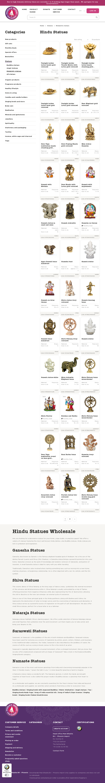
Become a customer (13, 755)
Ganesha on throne (89, 223)
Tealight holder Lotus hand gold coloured (48, 105)
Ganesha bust (67, 261)
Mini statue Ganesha (86, 145)
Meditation (9, 110)
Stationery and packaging (15, 127)
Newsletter (9, 751)
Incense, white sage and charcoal (18, 136)
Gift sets (8, 43)
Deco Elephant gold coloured (90, 104)
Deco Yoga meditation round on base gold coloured (48, 456)
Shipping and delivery (14, 748)
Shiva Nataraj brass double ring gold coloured (90, 496)
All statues (11, 74)
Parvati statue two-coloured (69, 496)
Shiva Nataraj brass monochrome (90, 378)
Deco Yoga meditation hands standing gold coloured (48, 146)
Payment (8, 744)
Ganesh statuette (68, 223)
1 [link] (65, 519)
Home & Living (11, 93)
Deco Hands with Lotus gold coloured (69, 185)
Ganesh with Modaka (46, 185)
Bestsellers (9, 56)
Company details (12, 727)
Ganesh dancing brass (88, 301)
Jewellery (9, 119)
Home (42, 25)
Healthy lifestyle (11, 88)
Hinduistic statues (14, 71)
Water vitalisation (66, 690)
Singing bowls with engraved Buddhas (42, 690)
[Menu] (10, 765)
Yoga (7, 141)
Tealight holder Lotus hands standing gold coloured (88, 65)
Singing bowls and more (15, 101)
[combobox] (63, 17)
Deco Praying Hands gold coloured (69, 145)
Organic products (12, 80)
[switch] (7, 775)
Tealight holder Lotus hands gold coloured (48, 65)
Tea (89, 690)
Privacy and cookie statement (12, 736)
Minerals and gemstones (15, 114)
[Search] (96, 17)
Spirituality (9, 123)
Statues (8, 61)
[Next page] (75, 519)
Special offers (11, 52)
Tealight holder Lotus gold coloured (69, 104)
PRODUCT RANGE (34, 11)
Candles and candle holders (16, 97)
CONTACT (72, 9)
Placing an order (12, 740)
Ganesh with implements (87, 185)
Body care (9, 106)
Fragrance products (13, 84)
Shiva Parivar (46, 416)
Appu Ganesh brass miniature (49, 262)
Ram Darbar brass (68, 454)
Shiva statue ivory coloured (68, 301)
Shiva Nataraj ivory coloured (69, 339)
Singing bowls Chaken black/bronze (33, 695)
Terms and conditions (14, 730)
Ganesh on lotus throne (48, 301)
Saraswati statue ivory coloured (48, 496)
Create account (61, 728)
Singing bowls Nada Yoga (23, 692)
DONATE (46, 9)
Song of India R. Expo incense (70, 692)
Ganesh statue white (49, 377)
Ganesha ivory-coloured (88, 455)
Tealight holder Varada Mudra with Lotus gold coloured (69, 65)
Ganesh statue (88, 261)
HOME (24, 9)
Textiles (8, 132)
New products (10, 39)
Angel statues (12, 68)
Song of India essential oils (45, 692)
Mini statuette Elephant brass (67, 378)
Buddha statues (13, 65)
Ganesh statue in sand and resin (48, 224)
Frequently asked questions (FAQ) (16, 760)
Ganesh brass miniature (46, 339)
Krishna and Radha (69, 416)
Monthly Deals (11, 48)
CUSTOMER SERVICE (57, 11)
